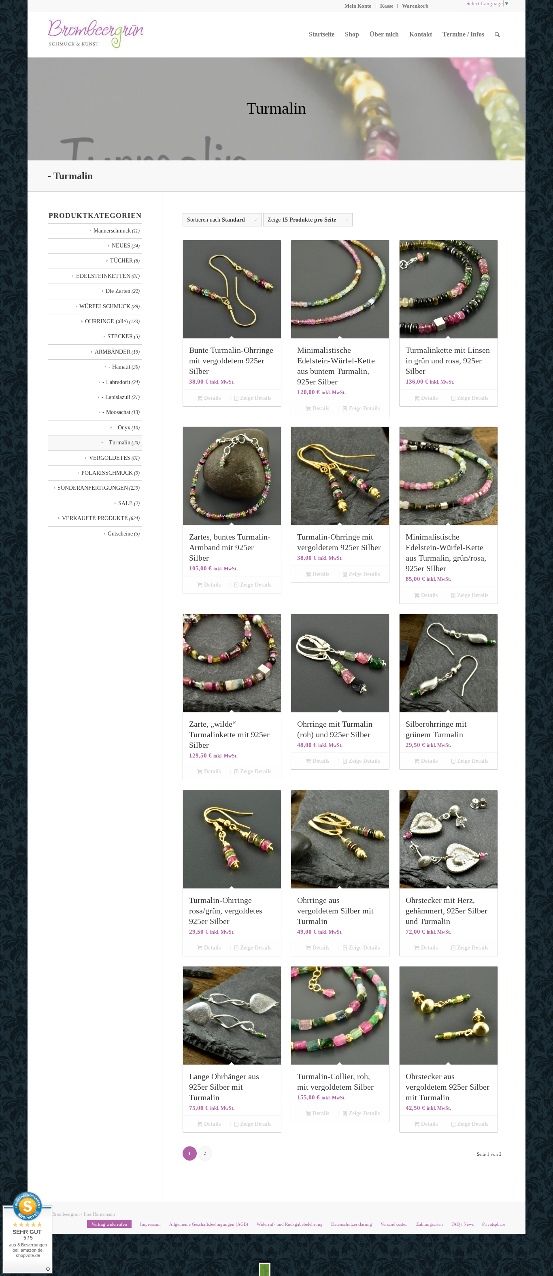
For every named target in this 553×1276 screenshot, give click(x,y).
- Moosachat (116, 412)
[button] (264, 1269)
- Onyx (122, 428)
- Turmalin (117, 443)
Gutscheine (120, 534)
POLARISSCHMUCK (107, 473)
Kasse (386, 6)
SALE (125, 503)
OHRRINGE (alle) (106, 321)
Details (211, 398)
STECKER (120, 336)
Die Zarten (118, 291)
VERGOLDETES (109, 458)
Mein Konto (358, 6)
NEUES (121, 246)
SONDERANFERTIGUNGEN (92, 488)
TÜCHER (121, 261)
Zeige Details (254, 398)
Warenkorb (415, 6)
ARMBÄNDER (112, 352)
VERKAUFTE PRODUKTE (95, 518)
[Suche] (497, 34)
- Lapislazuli (116, 397)
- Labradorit (116, 382)
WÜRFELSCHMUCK (104, 306)
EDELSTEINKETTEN (103, 276)
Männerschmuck (112, 231)
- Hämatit (119, 367)
